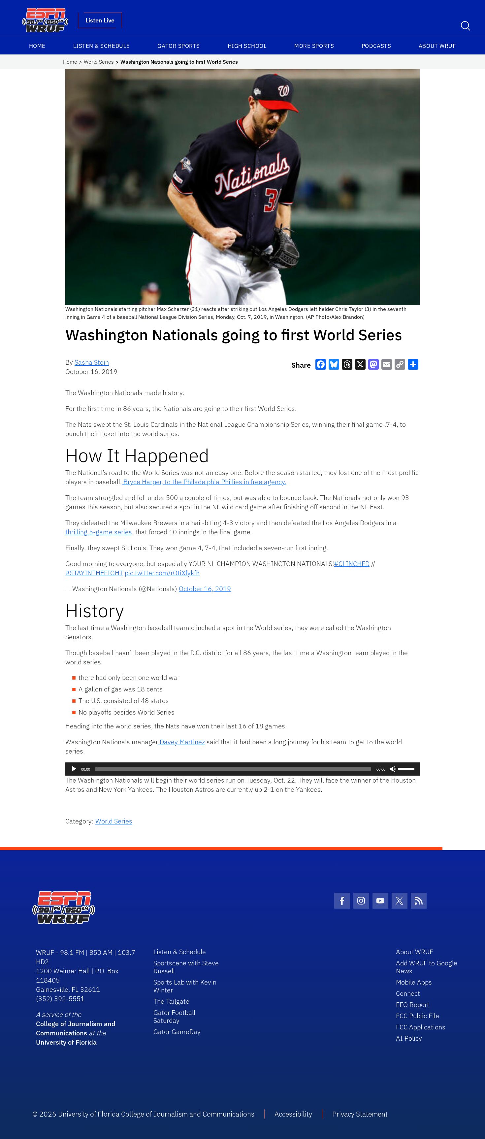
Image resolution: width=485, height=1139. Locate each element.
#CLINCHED (352, 563)
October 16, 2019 (205, 588)
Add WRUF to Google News (426, 966)
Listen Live (99, 20)
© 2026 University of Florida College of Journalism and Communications (143, 1114)
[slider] (407, 768)
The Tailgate (171, 1001)
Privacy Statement (360, 1114)
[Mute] (392, 769)
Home (37, 46)
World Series (99, 61)
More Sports (314, 46)
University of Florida (66, 1042)
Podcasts (376, 46)
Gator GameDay (177, 1031)
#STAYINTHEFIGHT (94, 572)
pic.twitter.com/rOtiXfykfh (162, 572)
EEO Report (412, 1004)
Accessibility (293, 1114)
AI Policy (409, 1038)
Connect (408, 993)
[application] (242, 769)
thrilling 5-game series (98, 531)
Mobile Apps (414, 982)
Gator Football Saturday (174, 1016)
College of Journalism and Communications (75, 1028)
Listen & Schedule (101, 46)
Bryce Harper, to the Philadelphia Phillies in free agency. (204, 481)
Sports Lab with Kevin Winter (184, 986)
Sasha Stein (92, 362)
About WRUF (437, 46)
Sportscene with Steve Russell (186, 966)
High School (247, 46)
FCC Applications (420, 1026)
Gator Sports (178, 46)
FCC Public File (417, 1015)
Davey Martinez (181, 741)
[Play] (74, 769)
